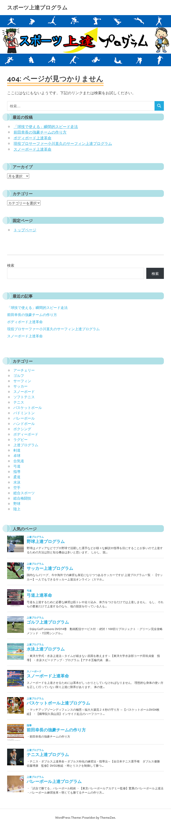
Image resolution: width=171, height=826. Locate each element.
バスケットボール (27, 407)
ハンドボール (24, 423)
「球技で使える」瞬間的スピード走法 (46, 126)
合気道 (18, 460)
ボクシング (22, 428)
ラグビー (20, 439)
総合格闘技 (22, 498)
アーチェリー (24, 370)
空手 (16, 487)
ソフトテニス (24, 396)
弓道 (16, 466)
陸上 (16, 508)
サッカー (20, 386)
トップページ (25, 229)
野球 (16, 503)
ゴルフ (18, 375)
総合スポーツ (24, 492)
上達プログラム (25, 444)
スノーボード (24, 391)
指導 (16, 471)
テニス (18, 402)
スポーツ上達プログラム (37, 7)
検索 (10, 265)
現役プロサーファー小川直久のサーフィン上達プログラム (63, 143)
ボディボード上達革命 (32, 137)
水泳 (16, 482)
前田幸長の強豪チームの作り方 (40, 132)
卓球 (16, 455)
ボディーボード (25, 434)
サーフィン (22, 380)
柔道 (16, 476)
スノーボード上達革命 (32, 149)
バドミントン (24, 412)
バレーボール (24, 418)
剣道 (16, 450)
